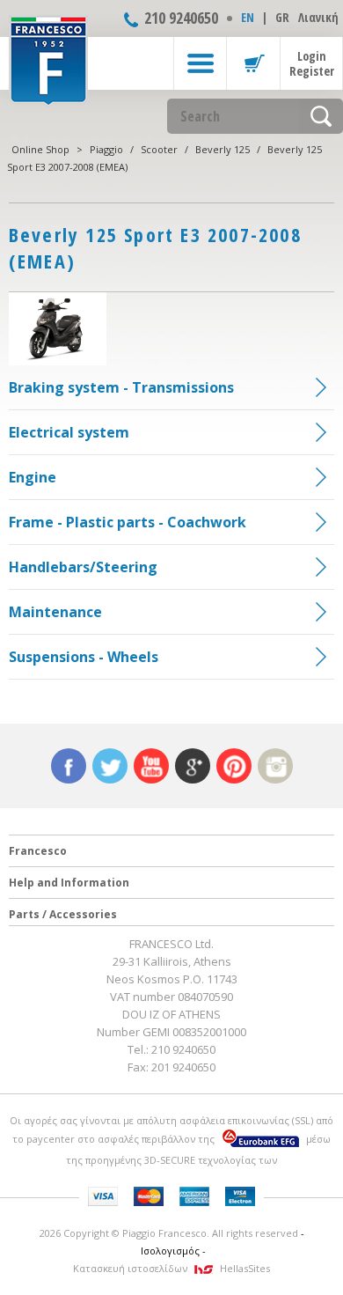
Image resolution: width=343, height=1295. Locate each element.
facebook (68, 766)
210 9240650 (181, 17)
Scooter (159, 149)
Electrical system (69, 432)
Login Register (311, 63)
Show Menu (200, 63)
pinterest (234, 766)
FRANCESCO (48, 59)
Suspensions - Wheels (83, 656)
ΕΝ (247, 17)
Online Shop (40, 149)
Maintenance (55, 612)
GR (282, 17)
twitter (110, 766)
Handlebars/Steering (83, 567)
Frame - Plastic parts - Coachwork (127, 522)
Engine (32, 477)
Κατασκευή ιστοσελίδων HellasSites (171, 1268)
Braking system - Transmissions (121, 387)
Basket (253, 63)
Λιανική (318, 17)
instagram (275, 766)
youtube (151, 766)
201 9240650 (183, 1067)
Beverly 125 (222, 149)
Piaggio (106, 149)
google (192, 766)
